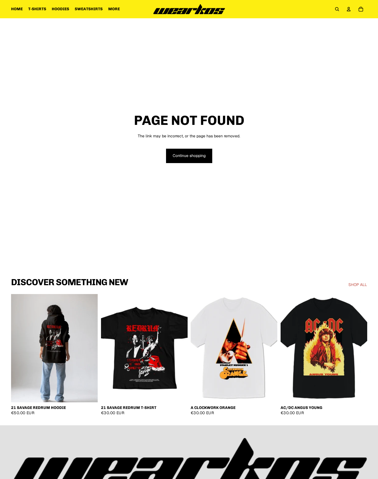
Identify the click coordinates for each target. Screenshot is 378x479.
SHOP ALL (357, 284)
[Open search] (337, 9)
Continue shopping (189, 155)
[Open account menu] (349, 9)
